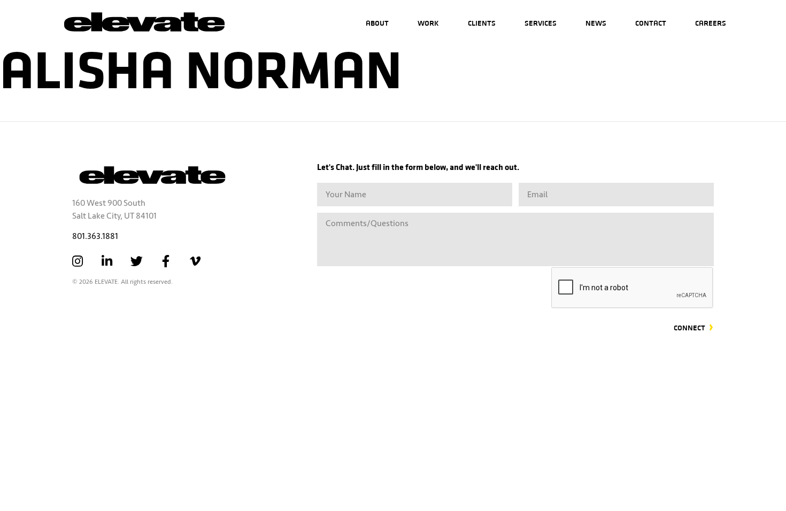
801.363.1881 (95, 236)
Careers (710, 23)
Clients (482, 23)
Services (541, 23)
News (595, 23)
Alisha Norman (201, 67)
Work (428, 23)
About (377, 23)
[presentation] (632, 288)
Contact (650, 23)
